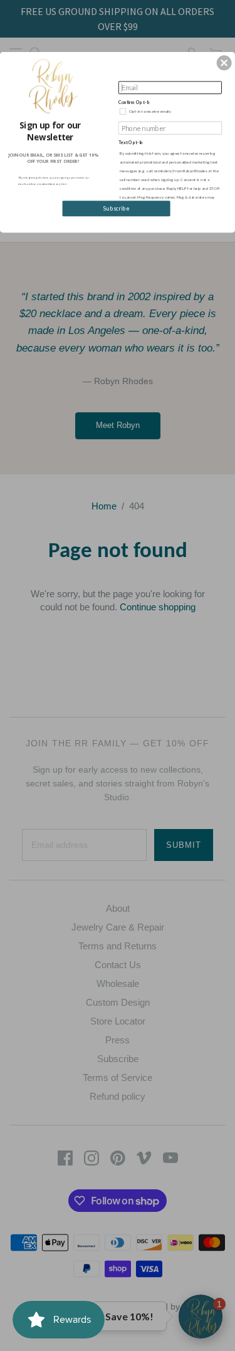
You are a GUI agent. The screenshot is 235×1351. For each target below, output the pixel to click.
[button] (224, 62)
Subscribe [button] (115, 208)
